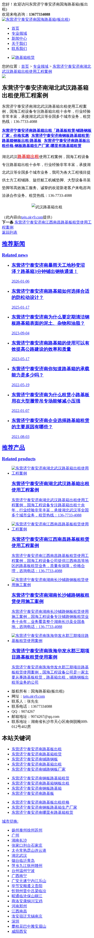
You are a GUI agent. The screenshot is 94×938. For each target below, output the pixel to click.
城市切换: (10, 821)
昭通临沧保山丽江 (27, 896)
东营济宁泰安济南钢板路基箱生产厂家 (44, 807)
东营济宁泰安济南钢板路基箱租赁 (40, 778)
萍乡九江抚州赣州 (27, 866)
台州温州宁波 (23, 871)
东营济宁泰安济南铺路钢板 (35, 759)
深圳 (15, 921)
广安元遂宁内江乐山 (29, 881)
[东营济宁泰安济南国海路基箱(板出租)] (36, 19)
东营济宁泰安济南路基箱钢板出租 (40, 783)
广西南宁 (19, 876)
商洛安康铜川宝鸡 (27, 901)
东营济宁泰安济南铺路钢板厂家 (39, 769)
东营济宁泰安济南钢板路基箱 (37, 788)
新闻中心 (19, 38)
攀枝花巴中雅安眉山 (29, 926)
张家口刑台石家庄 (27, 845)
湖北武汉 (19, 855)
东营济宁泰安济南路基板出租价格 (40, 802)
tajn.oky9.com (32, 217)
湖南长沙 (19, 840)
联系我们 (19, 48)
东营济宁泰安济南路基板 (33, 793)
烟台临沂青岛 (23, 861)
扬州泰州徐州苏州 (27, 830)
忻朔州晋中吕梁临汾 (29, 891)
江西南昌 (19, 911)
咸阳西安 (19, 931)
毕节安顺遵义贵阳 (27, 886)
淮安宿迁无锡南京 (27, 916)
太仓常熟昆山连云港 (29, 850)
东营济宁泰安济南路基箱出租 (37, 764)
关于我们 (19, 43)
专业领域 (19, 33)
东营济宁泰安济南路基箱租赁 (37, 754)
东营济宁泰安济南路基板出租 (37, 749)
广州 (15, 835)
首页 (15, 28)
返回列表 (9, 232)
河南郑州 (19, 906)
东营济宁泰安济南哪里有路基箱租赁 (42, 812)
